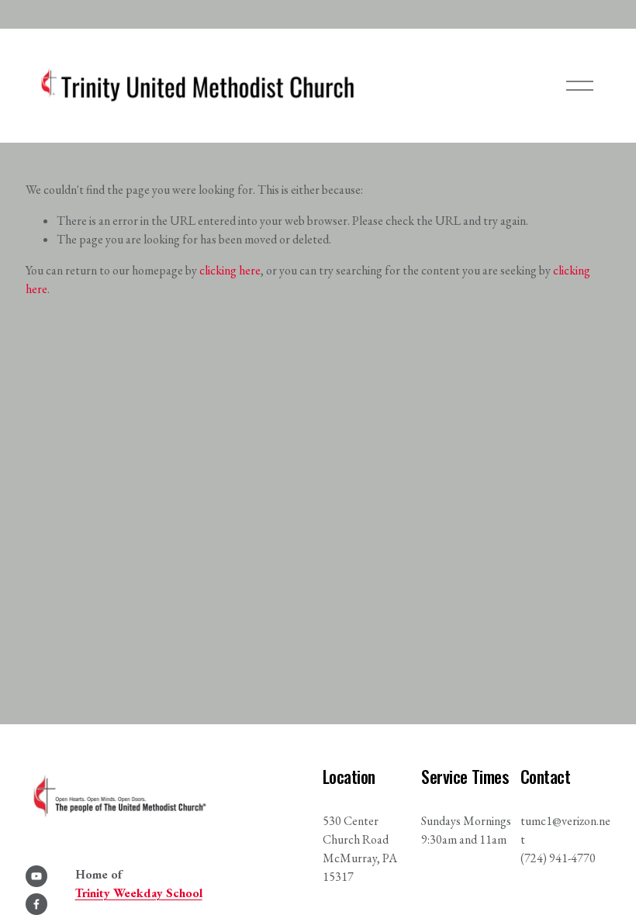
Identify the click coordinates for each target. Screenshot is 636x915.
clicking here (230, 270)
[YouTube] (36, 876)
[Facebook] (36, 904)
